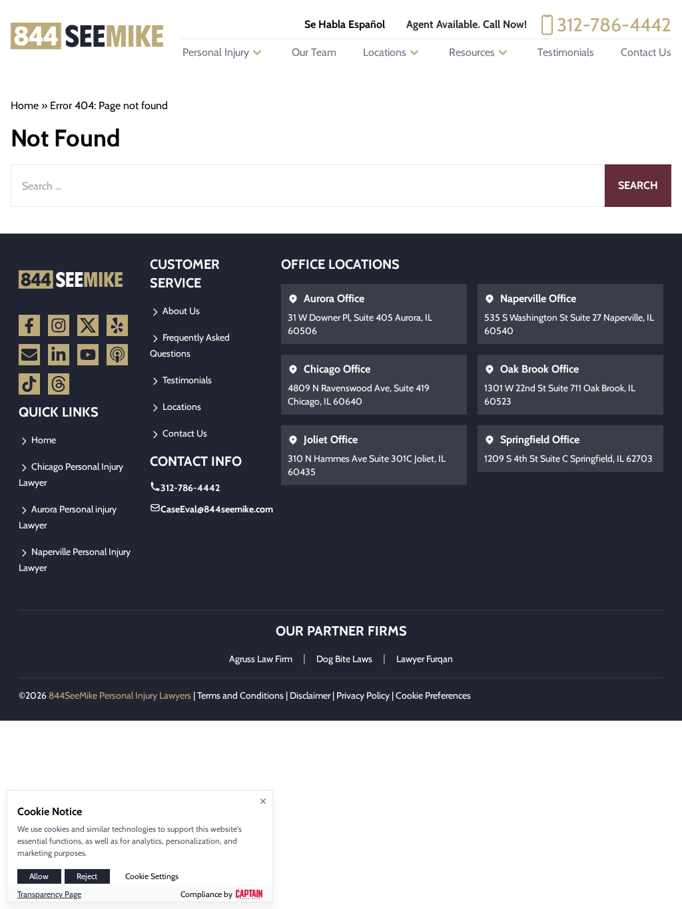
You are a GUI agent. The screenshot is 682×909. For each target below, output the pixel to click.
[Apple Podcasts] (117, 354)
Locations (181, 407)
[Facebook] (29, 325)
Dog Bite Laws (344, 659)
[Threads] (58, 384)
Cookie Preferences (433, 695)
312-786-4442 (614, 24)
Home (25, 105)
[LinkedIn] (58, 354)
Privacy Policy (363, 695)
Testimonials (565, 52)
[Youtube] (88, 354)
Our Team (314, 52)
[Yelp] (117, 325)
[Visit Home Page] (87, 36)
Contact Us (646, 52)
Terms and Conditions (240, 695)
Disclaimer (310, 695)
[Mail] (29, 354)
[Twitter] (88, 325)
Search (638, 185)
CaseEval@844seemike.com (217, 509)
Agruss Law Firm (260, 659)
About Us (180, 311)
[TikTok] (29, 384)
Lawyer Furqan (424, 659)
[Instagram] (58, 325)
